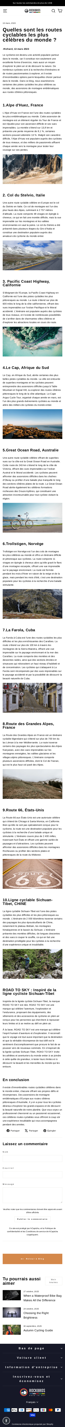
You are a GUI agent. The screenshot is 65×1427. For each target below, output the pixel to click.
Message (9, 1184)
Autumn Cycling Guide (38, 1330)
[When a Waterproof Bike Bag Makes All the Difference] (12, 1295)
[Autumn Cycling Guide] (12, 1330)
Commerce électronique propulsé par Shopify (32, 1424)
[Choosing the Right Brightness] (12, 1312)
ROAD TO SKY (22, 1029)
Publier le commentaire (32, 1219)
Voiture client (32, 1357)
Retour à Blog (34, 1259)
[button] (6, 1420)
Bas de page (32, 1348)
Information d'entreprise (31, 1367)
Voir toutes (53, 1280)
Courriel (8, 1168)
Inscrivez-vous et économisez (31, 1379)
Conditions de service (36, 1231)
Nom (6, 1152)
